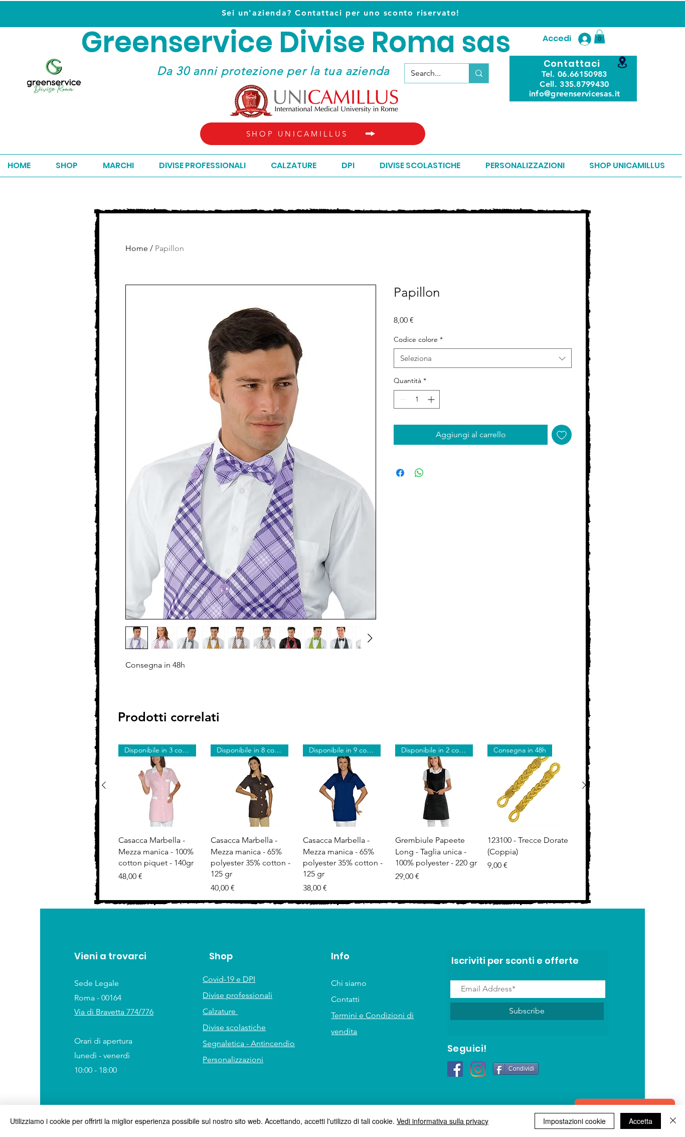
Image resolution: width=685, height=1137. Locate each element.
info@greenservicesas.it (574, 93)
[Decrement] (401, 399)
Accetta (640, 1121)
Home (136, 248)
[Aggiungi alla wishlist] (562, 435)
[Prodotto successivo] (584, 785)
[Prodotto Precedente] (104, 785)
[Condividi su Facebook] (400, 473)
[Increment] (432, 399)
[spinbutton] (417, 399)
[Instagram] (478, 1069)
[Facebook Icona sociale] (455, 1069)
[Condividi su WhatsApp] (419, 473)
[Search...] (478, 73)
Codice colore (418, 339)
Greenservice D (190, 42)
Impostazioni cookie (574, 1121)
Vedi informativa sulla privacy (442, 1121)
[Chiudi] (673, 1121)
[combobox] (483, 358)
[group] (344, 819)
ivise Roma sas (404, 42)
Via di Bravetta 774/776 (113, 1012)
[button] (599, 36)
